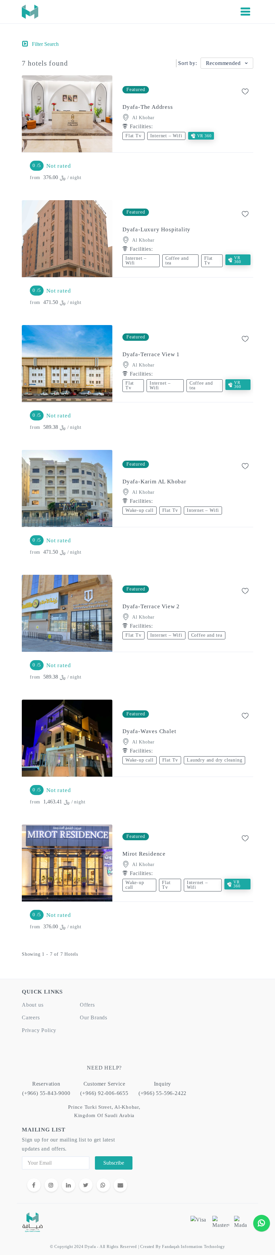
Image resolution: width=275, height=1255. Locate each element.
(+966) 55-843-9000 (46, 1093)
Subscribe (113, 1163)
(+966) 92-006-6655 (104, 1093)
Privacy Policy (39, 1030)
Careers (31, 1017)
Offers (87, 1005)
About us (32, 1005)
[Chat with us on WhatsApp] (261, 1223)
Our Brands (93, 1017)
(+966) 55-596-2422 (162, 1093)
